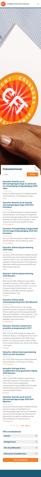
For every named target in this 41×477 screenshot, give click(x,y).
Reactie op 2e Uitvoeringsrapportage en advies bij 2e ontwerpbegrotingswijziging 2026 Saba (20, 185)
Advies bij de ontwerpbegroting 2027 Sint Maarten (20, 301)
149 (22, 426)
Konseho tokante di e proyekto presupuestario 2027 (17, 327)
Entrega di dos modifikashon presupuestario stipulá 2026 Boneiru (20, 370)
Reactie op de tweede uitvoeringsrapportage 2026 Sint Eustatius (18, 204)
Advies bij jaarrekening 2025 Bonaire (18, 274)
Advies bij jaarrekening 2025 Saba (18, 248)
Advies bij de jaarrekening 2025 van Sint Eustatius (19, 353)
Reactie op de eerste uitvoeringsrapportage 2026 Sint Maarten (18, 399)
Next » (27, 426)
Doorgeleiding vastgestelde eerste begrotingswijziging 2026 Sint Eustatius (20, 230)
